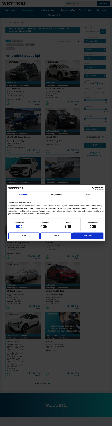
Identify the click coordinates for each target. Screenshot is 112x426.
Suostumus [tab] (23, 194)
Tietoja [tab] (88, 194)
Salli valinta (56, 236)
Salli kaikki (88, 236)
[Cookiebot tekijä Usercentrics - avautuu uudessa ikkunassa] (93, 188)
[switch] (44, 226)
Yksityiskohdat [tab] (56, 194)
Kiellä (24, 236)
